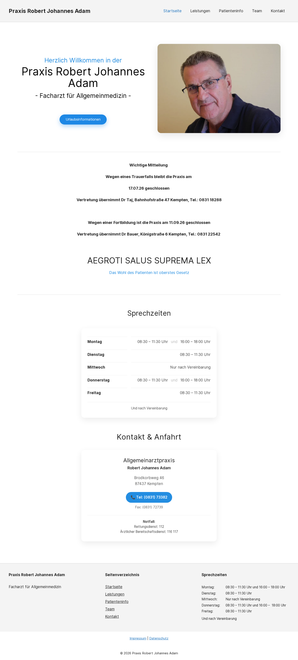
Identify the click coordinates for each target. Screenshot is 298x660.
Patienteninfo (231, 11)
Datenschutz (158, 638)
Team (257, 11)
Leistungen (200, 11)
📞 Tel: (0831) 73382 (149, 497)
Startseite (172, 11)
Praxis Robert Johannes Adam (49, 11)
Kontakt (278, 11)
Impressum (138, 638)
